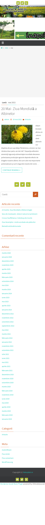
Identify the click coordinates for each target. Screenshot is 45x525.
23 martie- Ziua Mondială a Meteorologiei (17, 210)
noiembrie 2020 (7, 378)
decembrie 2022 (8, 314)
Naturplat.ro (28, 472)
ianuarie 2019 (7, 419)
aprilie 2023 (6, 305)
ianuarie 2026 (7, 257)
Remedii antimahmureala (11, 226)
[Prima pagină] (2, 48)
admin (6, 119)
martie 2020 (6, 386)
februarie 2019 (7, 415)
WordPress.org (7, 462)
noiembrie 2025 (7, 265)
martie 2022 (6, 334)
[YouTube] (18, 3)
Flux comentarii (7, 458)
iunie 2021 (5, 358)
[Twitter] (22, 3)
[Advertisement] (22, 72)
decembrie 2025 (8, 261)
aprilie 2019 (6, 407)
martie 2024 (6, 289)
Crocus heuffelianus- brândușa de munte (17, 218)
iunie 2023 (5, 297)
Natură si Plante (10, 8)
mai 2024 (5, 285)
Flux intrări (6, 454)
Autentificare (6, 450)
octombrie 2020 (8, 382)
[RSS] (26, 3)
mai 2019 (5, 403)
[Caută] (35, 194)
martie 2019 (6, 411)
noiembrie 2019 (7, 395)
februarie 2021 (7, 370)
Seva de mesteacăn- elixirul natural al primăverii (19, 214)
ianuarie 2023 (7, 310)
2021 (6, 48)
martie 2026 (6, 253)
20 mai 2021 (17, 119)
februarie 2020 (7, 391)
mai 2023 (5, 301)
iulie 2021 (5, 354)
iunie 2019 (5, 399)
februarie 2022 (7, 338)
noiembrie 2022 (7, 318)
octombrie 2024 (8, 281)
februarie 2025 (7, 277)
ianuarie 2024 (7, 293)
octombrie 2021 (8, 350)
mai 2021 (5, 362)
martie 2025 (6, 273)
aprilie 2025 (6, 269)
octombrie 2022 (8, 322)
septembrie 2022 (8, 326)
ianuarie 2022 (7, 342)
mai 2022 (5, 330)
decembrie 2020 (8, 374)
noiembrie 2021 (7, 346)
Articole (28, 119)
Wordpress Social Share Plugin (11, 484)
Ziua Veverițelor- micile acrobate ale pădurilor (19, 222)
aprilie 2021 (6, 366)
